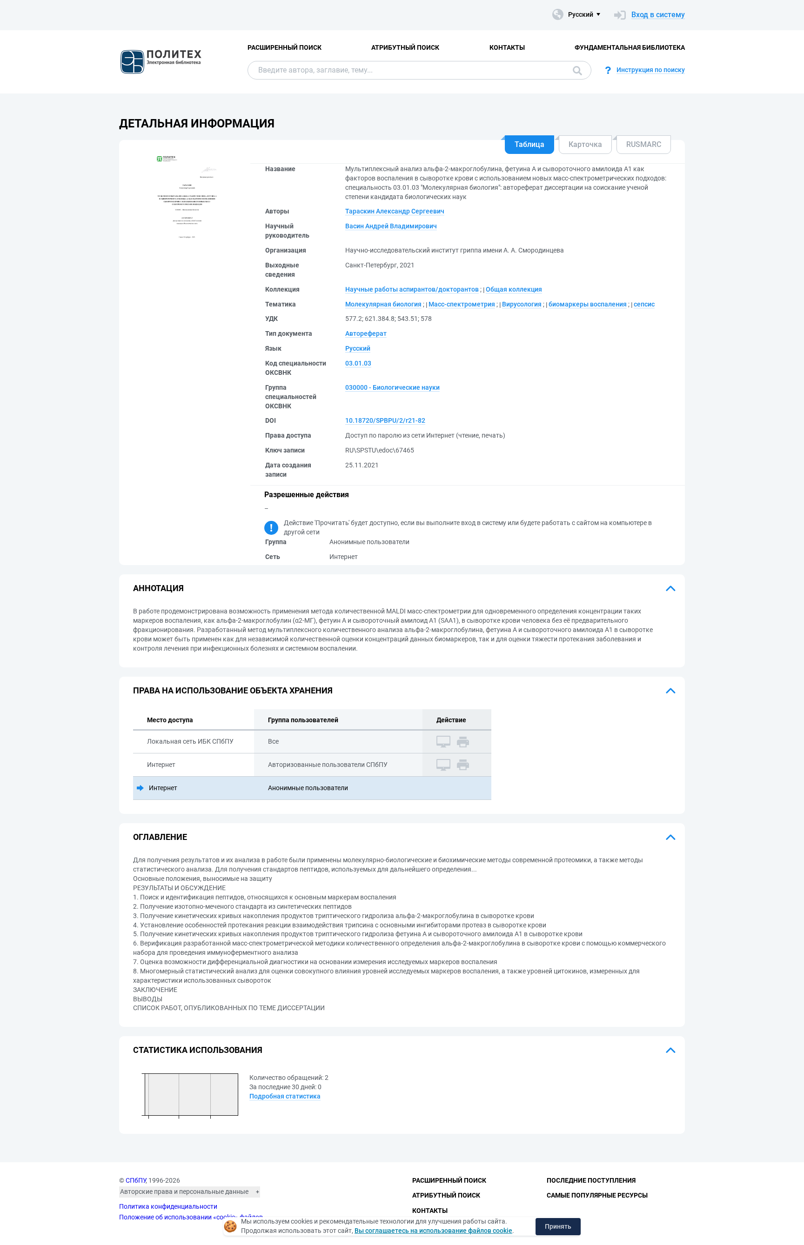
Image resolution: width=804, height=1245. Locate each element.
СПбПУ (136, 1180)
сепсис (644, 304)
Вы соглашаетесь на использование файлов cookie (433, 1230)
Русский (357, 348)
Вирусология (522, 304)
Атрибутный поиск (405, 47)
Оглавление (160, 837)
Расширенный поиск (285, 47)
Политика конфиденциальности (168, 1206)
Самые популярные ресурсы (597, 1195)
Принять (558, 1226)
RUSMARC (643, 144)
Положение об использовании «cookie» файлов (191, 1217)
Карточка (585, 144)
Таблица (529, 144)
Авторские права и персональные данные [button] (184, 1191)
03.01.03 (358, 363)
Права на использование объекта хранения (233, 690)
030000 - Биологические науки (392, 387)
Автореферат (366, 333)
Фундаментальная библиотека (630, 47)
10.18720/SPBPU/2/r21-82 (385, 420)
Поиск (575, 70)
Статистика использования (197, 1050)
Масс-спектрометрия (462, 304)
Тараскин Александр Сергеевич (394, 211)
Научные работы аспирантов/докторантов (412, 289)
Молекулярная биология (383, 304)
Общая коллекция (514, 289)
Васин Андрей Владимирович (391, 226)
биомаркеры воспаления (588, 304)
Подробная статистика (285, 1096)
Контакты (507, 47)
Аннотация (158, 588)
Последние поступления (591, 1180)
